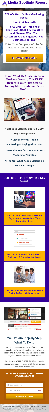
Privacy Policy (41, 409)
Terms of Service (29, 409)
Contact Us (18, 409)
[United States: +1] (40, 390)
